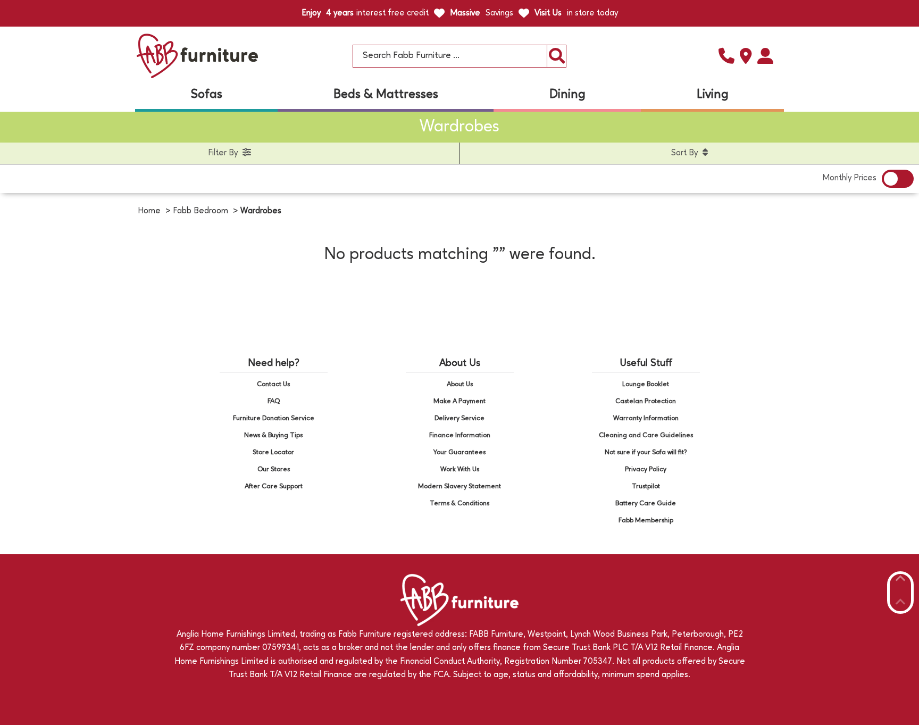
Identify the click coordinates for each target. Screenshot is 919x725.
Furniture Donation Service (273, 418)
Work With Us (459, 469)
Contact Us (273, 384)
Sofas (206, 94)
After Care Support (274, 486)
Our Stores (273, 469)
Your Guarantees (459, 452)
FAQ (274, 401)
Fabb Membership (646, 520)
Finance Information (459, 435)
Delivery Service (459, 418)
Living (713, 94)
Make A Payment (459, 401)
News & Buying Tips (273, 435)
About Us (460, 384)
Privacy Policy (645, 469)
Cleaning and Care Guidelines (646, 435)
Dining (567, 94)
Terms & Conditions (459, 503)
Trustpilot (646, 486)
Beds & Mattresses (385, 94)
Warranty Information (646, 418)
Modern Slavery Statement (459, 486)
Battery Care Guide (645, 503)
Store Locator (273, 452)
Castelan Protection (645, 401)
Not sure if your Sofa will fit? (646, 452)
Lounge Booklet (645, 384)
